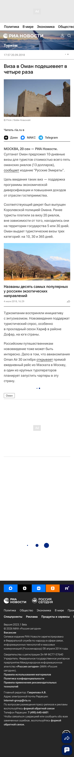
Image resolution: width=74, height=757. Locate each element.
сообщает (11, 170)
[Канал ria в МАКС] (10, 588)
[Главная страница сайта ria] (23, 36)
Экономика (44, 610)
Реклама (32, 616)
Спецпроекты (13, 616)
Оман (9, 395)
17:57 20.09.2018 (14, 54)
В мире (59, 610)
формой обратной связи (39, 708)
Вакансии (10, 632)
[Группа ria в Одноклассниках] (53, 588)
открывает (44, 359)
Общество (26, 610)
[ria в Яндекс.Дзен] (24, 588)
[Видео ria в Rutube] (67, 588)
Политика (10, 610)
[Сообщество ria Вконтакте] (39, 588)
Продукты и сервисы (55, 616)
